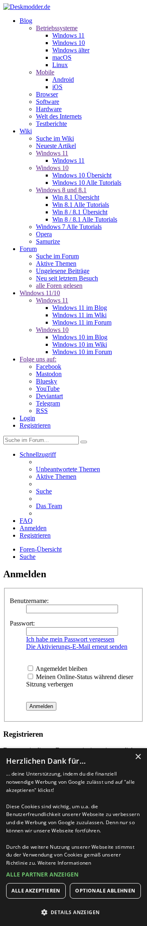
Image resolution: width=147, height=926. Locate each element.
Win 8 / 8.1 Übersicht (79, 212)
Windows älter (70, 50)
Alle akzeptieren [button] (35, 890)
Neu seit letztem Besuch (67, 278)
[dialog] (73, 837)
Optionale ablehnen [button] (105, 890)
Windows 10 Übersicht (81, 175)
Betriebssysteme (57, 28)
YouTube (48, 388)
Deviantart (49, 395)
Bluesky (46, 381)
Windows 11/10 (40, 292)
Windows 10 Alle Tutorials (86, 182)
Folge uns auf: (38, 359)
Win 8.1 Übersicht (75, 197)
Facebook (48, 366)
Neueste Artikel (56, 145)
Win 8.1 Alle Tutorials (80, 204)
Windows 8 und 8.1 (61, 189)
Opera (44, 234)
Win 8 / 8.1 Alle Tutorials (84, 219)
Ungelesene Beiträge (62, 270)
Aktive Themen (56, 263)
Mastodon (49, 373)
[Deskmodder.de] (26, 6)
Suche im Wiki (55, 138)
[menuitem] (68, 469)
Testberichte (51, 123)
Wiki (26, 131)
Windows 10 (68, 42)
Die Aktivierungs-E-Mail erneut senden (76, 646)
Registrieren (35, 425)
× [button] (138, 757)
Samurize (48, 241)
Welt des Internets (59, 116)
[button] (73, 874)
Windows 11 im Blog (79, 307)
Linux (60, 64)
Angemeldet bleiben (60, 668)
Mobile (45, 72)
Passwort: (22, 623)
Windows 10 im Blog (79, 337)
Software (47, 101)
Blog (26, 20)
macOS (61, 57)
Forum (28, 248)
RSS (42, 410)
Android (63, 79)
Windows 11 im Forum (81, 322)
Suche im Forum (57, 256)
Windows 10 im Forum (82, 351)
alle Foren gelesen (59, 285)
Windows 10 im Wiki (79, 344)
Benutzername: (29, 600)
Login (27, 418)
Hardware (49, 108)
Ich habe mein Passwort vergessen (70, 639)
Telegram (48, 403)
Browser (47, 94)
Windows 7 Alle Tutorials (69, 226)
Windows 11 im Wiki (79, 315)
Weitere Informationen (64, 862)
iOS (57, 86)
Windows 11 (68, 35)
